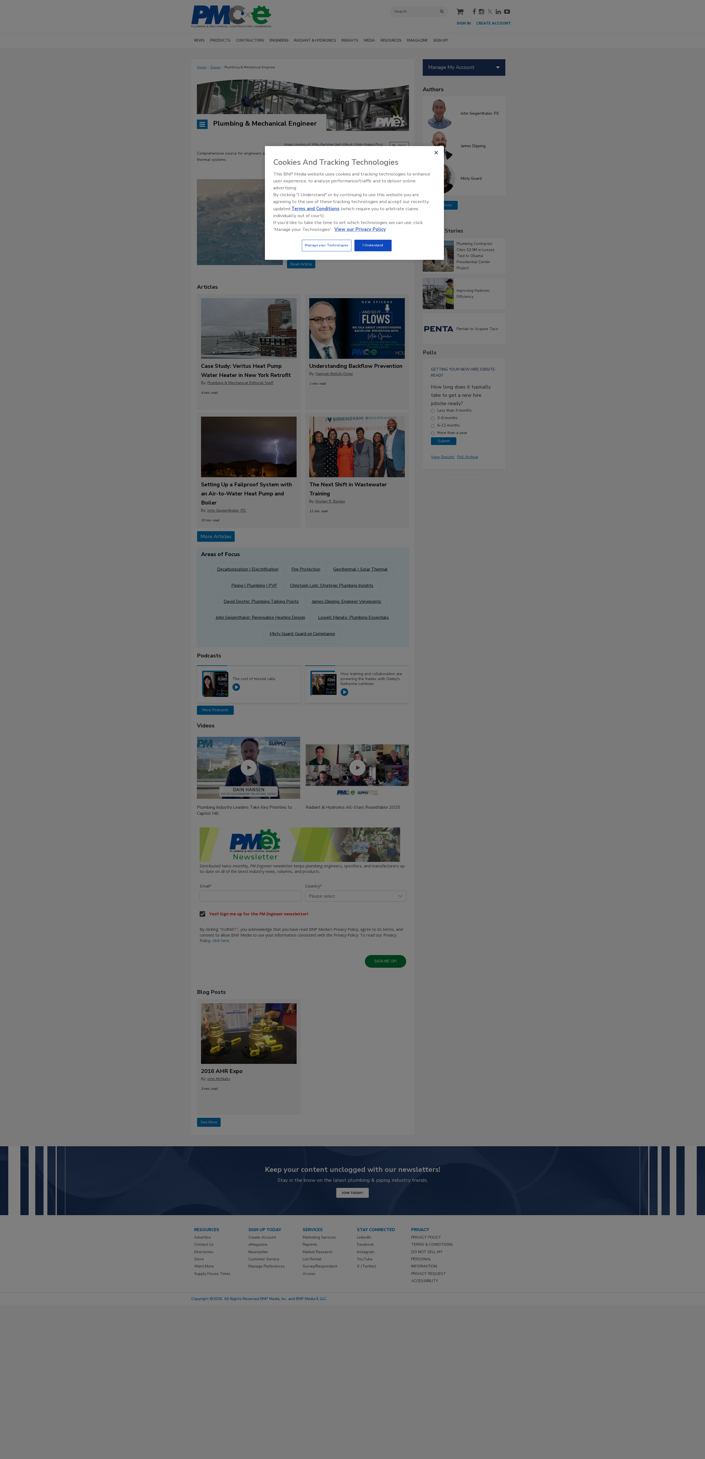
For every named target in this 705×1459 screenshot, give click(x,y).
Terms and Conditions (315, 209)
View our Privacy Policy (360, 229)
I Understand (373, 245)
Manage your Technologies (326, 245)
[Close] (436, 153)
